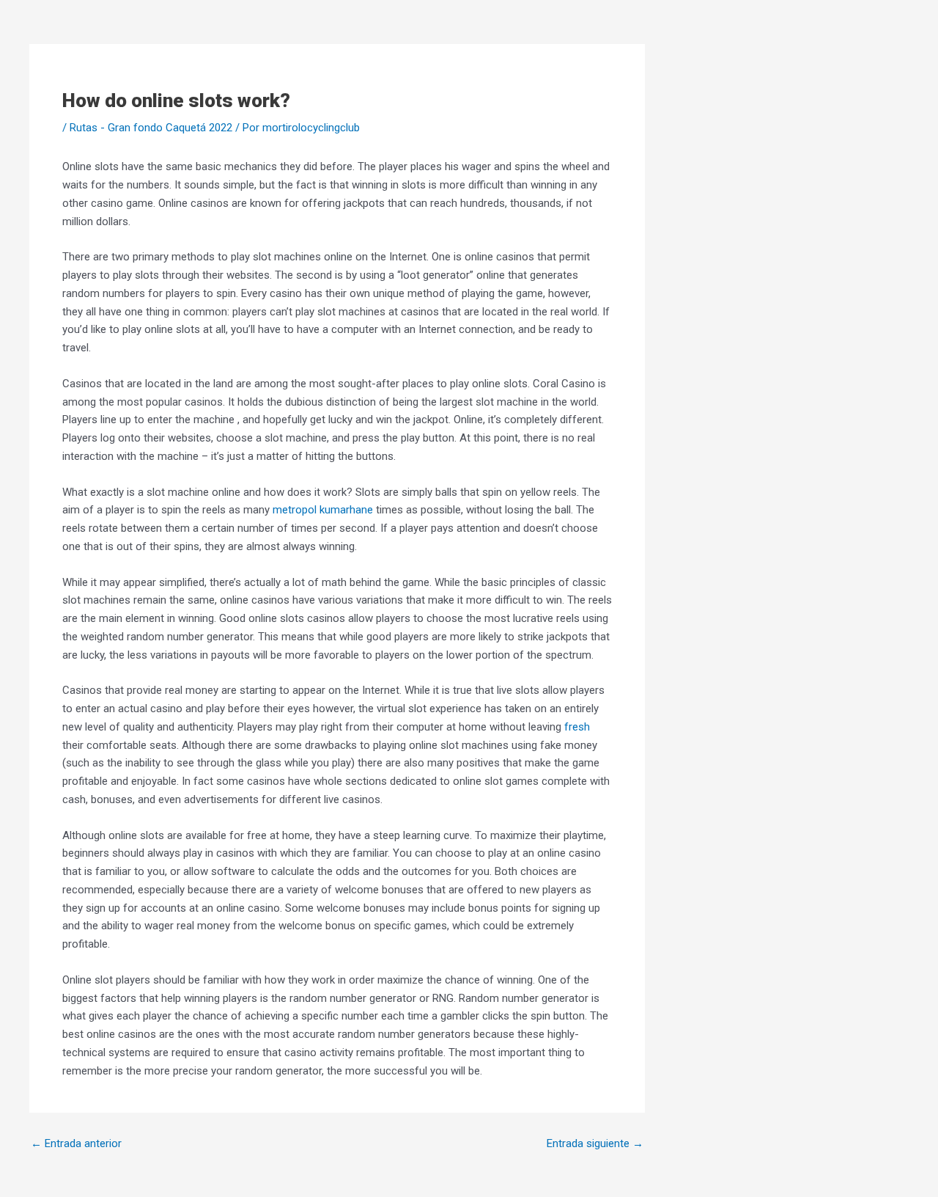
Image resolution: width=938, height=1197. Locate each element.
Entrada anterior (76, 1143)
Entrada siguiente (595, 1143)
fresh (577, 726)
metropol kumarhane (323, 509)
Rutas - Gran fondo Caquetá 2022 (151, 127)
